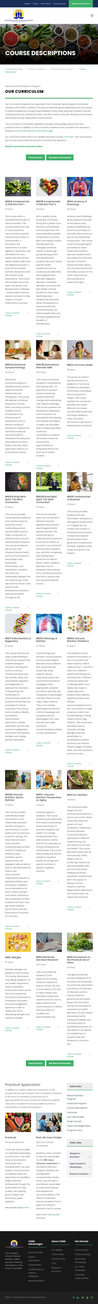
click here (69, 136)
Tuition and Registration (79, 1125)
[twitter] (82, 1298)
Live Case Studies (75, 1116)
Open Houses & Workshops (78, 1165)
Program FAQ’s (74, 1130)
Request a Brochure (81, 3)
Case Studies (53, 1214)
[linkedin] (78, 1298)
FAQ (54, 1263)
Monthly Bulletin (36, 1280)
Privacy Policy (58, 1258)
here (26, 1207)
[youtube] (87, 1298)
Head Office (46, 3)
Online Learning (82, 1254)
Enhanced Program (77, 1103)
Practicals (21, 130)
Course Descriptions (77, 1107)
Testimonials (34, 1264)
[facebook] (73, 1298)
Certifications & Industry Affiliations (36, 1273)
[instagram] (92, 1298)
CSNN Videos (58, 1254)
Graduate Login (59, 3)
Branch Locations (79, 1173)
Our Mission (57, 1249)
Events (35, 3)
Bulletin (27, 3)
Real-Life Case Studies (42, 130)
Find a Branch (81, 1249)
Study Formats (74, 1121)
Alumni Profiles (35, 1252)
